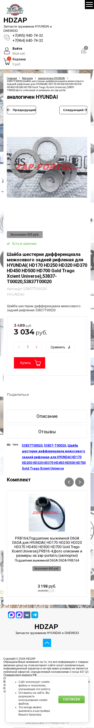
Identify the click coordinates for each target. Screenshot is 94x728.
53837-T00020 (55, 445)
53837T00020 (32, 445)
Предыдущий (24, 110)
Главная (12, 78)
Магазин (27, 78)
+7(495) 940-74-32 (28, 35)
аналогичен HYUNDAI (51, 78)
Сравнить (58, 347)
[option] (47, 169)
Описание (47, 416)
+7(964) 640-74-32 (28, 40)
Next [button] (79, 482)
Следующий (73, 110)
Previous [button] (69, 482)
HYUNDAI (15, 294)
